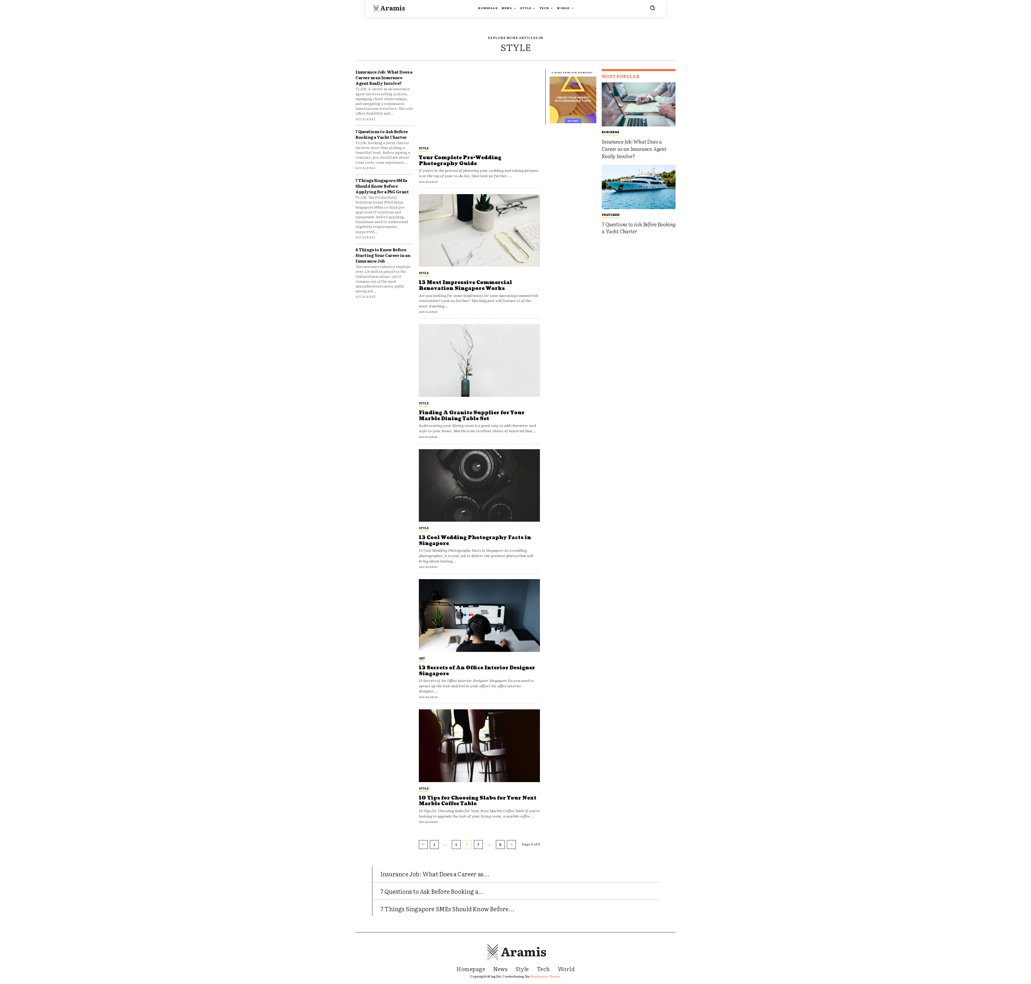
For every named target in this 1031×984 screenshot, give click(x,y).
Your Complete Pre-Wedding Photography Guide (460, 160)
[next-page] (511, 844)
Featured (611, 214)
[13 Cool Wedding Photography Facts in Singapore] (479, 485)
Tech (543, 969)
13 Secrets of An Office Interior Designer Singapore (477, 671)
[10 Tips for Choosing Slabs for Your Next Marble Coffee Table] (479, 745)
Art (422, 658)
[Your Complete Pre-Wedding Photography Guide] (479, 105)
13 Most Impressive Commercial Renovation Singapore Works (465, 285)
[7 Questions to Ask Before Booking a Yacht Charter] (639, 187)
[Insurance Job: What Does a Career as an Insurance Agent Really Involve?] (639, 104)
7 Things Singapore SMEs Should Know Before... (447, 908)
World (566, 969)
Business (610, 132)
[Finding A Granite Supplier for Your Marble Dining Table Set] (479, 360)
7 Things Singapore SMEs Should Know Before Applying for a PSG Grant (382, 186)
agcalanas (365, 119)
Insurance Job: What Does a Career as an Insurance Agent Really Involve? (383, 77)
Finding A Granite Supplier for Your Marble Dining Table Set (472, 415)
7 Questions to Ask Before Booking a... (432, 891)
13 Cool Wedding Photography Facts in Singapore (475, 540)
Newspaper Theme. (546, 976)
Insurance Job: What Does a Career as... (434, 873)
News (500, 969)
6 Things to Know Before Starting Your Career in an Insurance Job (382, 255)
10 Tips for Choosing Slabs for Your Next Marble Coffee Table (477, 801)
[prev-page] (423, 844)
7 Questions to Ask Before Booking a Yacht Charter (381, 134)
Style (424, 148)
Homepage (470, 969)
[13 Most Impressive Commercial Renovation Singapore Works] (479, 230)
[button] (652, 7)
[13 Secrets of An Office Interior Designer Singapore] (479, 615)
